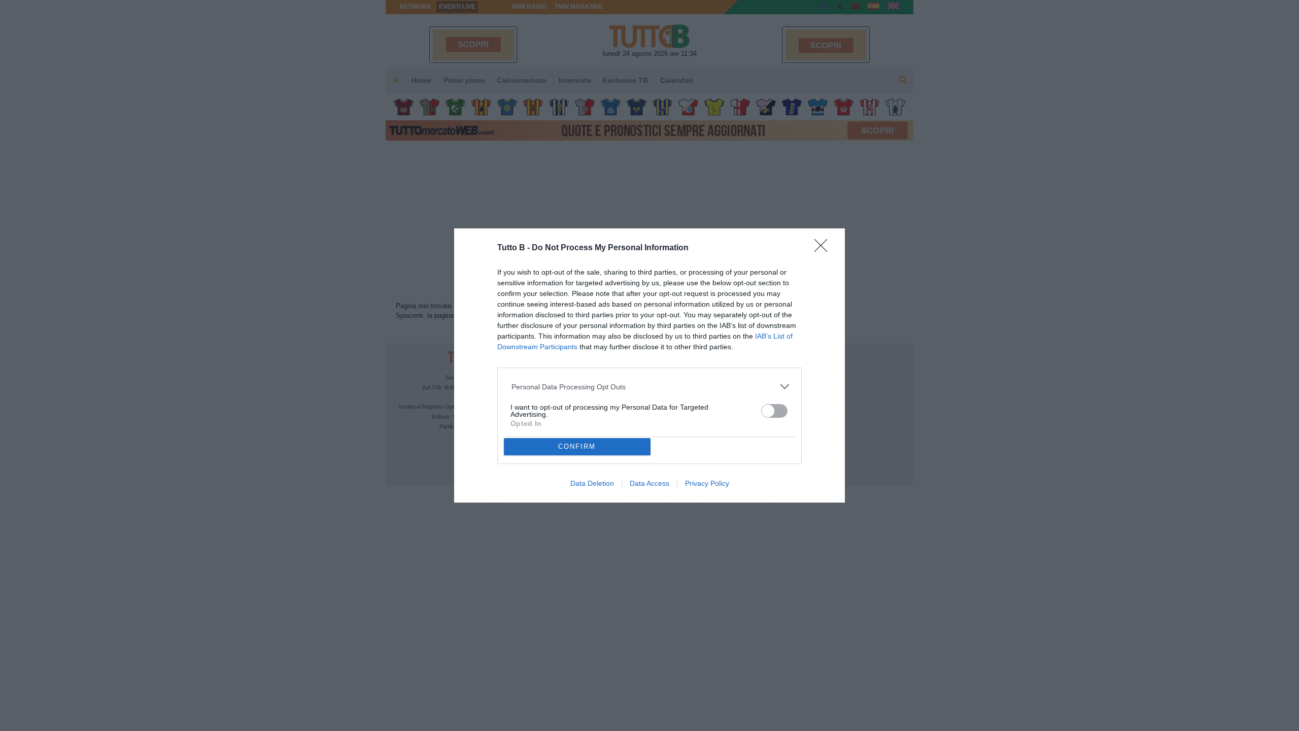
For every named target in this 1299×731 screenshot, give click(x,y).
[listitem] (649, 386)
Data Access (649, 483)
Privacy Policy (707, 483)
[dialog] (649, 365)
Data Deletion (592, 483)
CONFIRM (577, 446)
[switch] (774, 411)
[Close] (824, 248)
